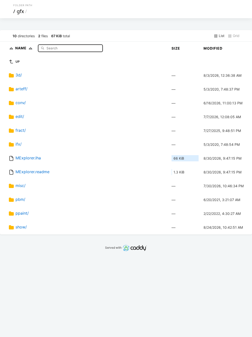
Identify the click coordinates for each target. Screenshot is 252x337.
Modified (213, 48)
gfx (20, 11)
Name (21, 48)
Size (176, 48)
